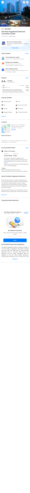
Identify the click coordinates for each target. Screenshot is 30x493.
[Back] (2, 2)
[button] (5, 128)
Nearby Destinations (6, 135)
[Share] (27, 2)
